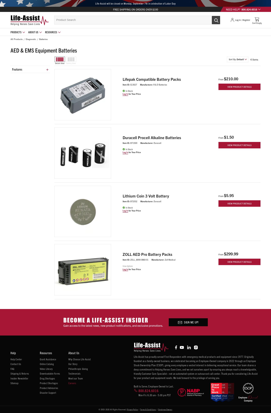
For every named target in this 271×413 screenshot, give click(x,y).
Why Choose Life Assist (79, 359)
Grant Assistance (48, 359)
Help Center (16, 359)
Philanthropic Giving (78, 368)
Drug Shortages (47, 378)
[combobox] (137, 20)
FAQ (12, 368)
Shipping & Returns (20, 373)
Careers (72, 383)
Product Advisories (49, 387)
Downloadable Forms (50, 373)
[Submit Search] (212, 18)
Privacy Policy (132, 409)
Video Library (46, 368)
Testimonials (74, 373)
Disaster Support (48, 392)
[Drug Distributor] (193, 392)
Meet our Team (75, 378)
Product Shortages (49, 383)
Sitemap (14, 383)
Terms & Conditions (148, 409)
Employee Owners (165, 409)
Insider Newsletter (19, 378)
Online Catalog (47, 363)
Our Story (72, 363)
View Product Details (239, 86)
